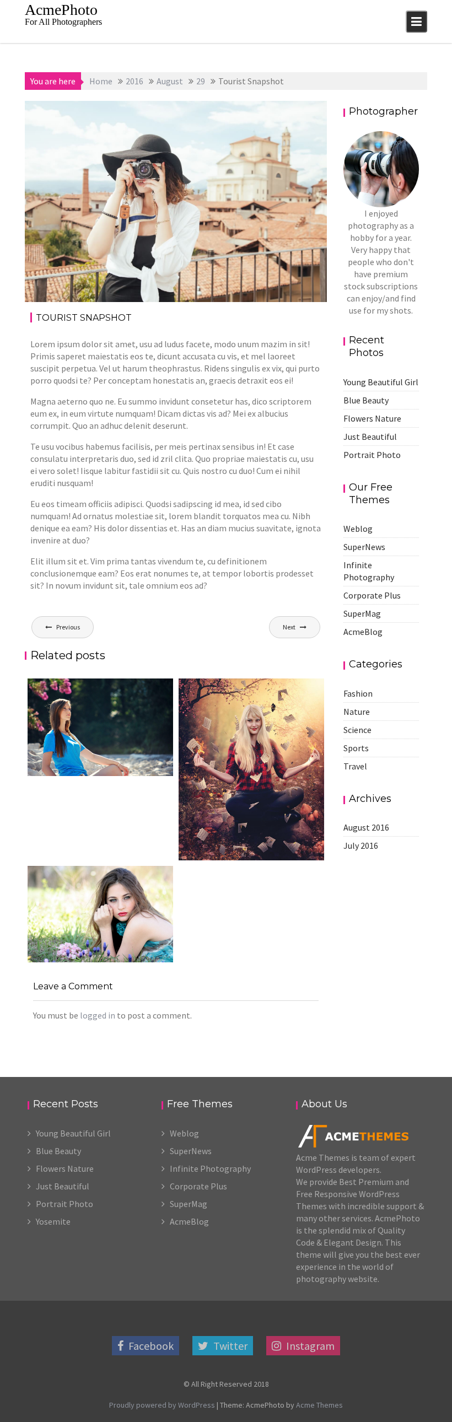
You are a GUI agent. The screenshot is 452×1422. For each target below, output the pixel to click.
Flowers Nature (372, 418)
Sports (356, 747)
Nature (356, 711)
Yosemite (53, 1221)
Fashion (273, 112)
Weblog (358, 528)
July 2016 (360, 845)
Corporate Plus (372, 595)
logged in (97, 1015)
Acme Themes (319, 1405)
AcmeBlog (363, 631)
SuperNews (364, 546)
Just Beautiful (370, 436)
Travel (303, 112)
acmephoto (138, 112)
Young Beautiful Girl (380, 381)
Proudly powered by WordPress (162, 1405)
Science (357, 729)
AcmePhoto (61, 9)
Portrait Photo (372, 454)
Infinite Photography (210, 1168)
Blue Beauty (366, 400)
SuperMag (362, 613)
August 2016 (366, 827)
